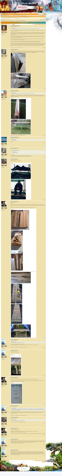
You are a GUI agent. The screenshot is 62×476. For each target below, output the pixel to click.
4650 (4, 413)
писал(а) (15, 139)
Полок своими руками (23, 22)
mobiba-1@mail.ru (24, 7)
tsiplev (1, 153)
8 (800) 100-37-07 (24, 6)
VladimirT (2, 164)
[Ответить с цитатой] (44, 47)
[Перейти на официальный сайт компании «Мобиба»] (1, 13)
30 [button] (44, 24)
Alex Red (2, 433)
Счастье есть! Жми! (46, 8)
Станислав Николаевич (3, 142)
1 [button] (37, 24)
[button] (35, 24)
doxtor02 (12, 406)
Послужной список (3, 34)
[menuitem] (4, 19)
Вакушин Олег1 (12, 91)
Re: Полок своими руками (15, 25)
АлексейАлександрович (13, 26)
